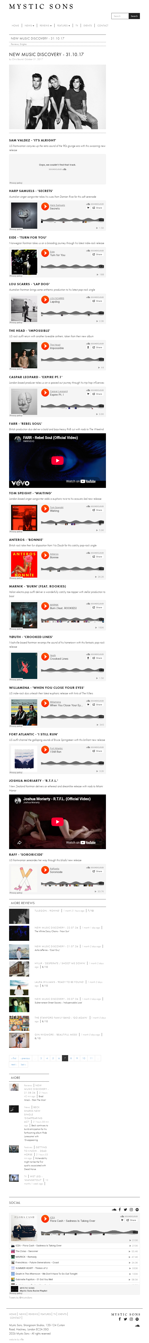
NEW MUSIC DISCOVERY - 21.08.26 (36, 1089)
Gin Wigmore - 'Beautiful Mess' (56, 1034)
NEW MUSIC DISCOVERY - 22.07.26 (56, 927)
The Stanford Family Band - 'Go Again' (61, 1017)
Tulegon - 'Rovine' (47, 910)
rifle (22, 1339)
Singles (23, 44)
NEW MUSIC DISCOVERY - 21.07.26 (56, 946)
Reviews (45, 25)
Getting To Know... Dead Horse (35, 1151)
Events (88, 25)
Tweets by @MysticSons (20, 1297)
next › (13, 1064)
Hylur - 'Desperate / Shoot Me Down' (60, 963)
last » (23, 1064)
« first (13, 1058)
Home (15, 25)
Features (62, 25)
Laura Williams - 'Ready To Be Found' (59, 982)
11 (91, 1058)
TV (77, 25)
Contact (102, 25)
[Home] (41, 6)
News (28, 25)
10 (83, 1058)
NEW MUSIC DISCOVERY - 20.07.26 (56, 999)
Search (134, 16)
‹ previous (25, 1058)
